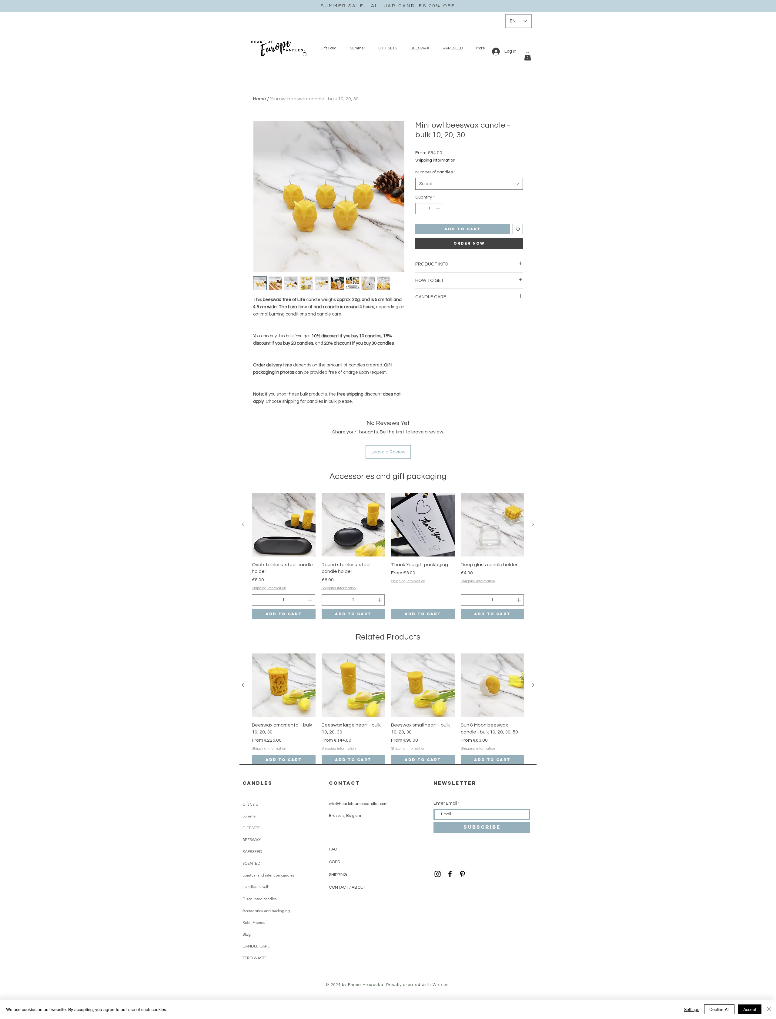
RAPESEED (252, 851)
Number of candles (435, 172)
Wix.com (441, 985)
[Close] (768, 1009)
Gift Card (250, 804)
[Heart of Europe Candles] (450, 874)
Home (259, 98)
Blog (246, 934)
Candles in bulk (255, 887)
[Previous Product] (243, 524)
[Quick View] (284, 524)
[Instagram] (437, 874)
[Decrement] (420, 208)
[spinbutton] (429, 208)
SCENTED (251, 863)
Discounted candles (259, 899)
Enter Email (445, 803)
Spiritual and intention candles (268, 875)
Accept (749, 1009)
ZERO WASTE (254, 958)
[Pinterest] (462, 874)
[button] (527, 56)
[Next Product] (533, 524)
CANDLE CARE (256, 946)
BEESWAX (251, 839)
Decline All (719, 1009)
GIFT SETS (251, 828)
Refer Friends (253, 922)
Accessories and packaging (266, 910)
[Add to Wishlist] (518, 229)
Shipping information (435, 160)
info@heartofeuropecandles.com (358, 804)
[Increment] (438, 208)
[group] (388, 556)
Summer (249, 816)
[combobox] (469, 184)
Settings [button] (691, 1009)
